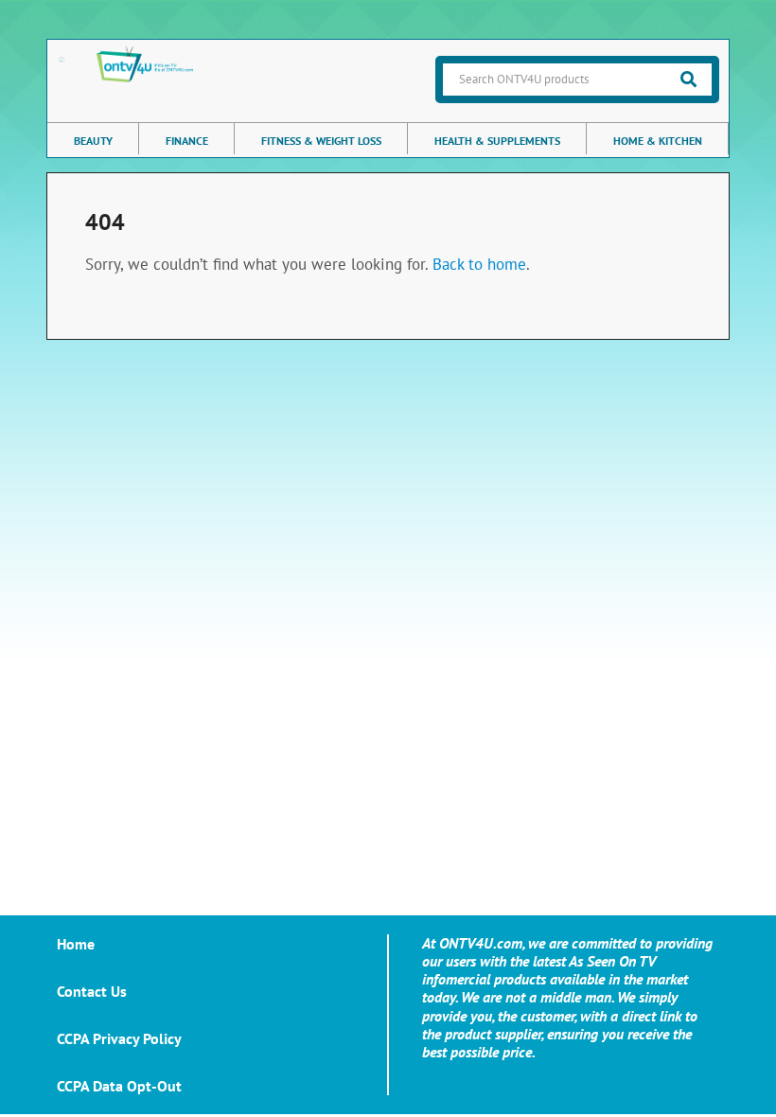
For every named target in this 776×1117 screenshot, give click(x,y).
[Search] (688, 79)
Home (76, 943)
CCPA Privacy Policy (119, 1038)
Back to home (479, 264)
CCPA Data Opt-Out (119, 1085)
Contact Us (92, 991)
